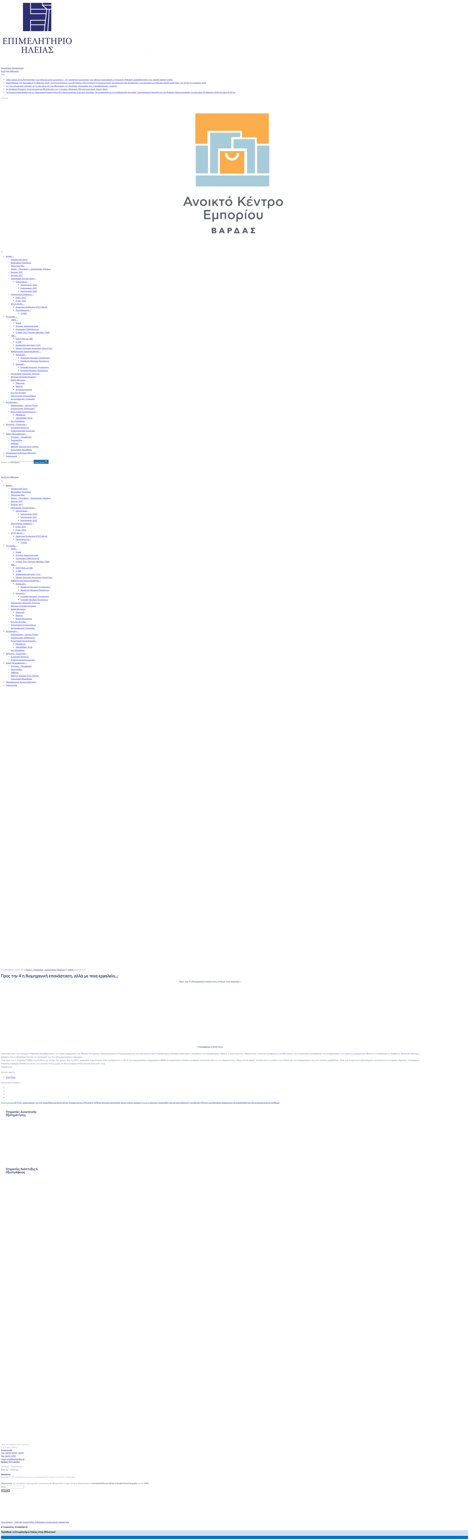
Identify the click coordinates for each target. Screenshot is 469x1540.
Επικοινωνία (11, 456)
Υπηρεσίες (11, 316)
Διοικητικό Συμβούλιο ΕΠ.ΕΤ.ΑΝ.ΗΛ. (32, 307)
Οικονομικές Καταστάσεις (23, 278)
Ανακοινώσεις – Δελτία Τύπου (24, 405)
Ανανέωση (20, 354)
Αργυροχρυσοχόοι (24, 389)
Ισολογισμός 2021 (29, 288)
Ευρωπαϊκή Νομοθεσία (21, 449)
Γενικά (18, 322)
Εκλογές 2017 (17, 275)
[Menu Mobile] (2, 251)
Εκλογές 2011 (16, 272)
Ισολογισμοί (21, 281)
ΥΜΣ (13, 335)
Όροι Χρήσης (7, 1522)
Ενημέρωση (11, 402)
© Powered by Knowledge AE (14, 1526)
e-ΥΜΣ (18, 341)
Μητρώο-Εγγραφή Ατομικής (23, 376)
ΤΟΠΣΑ (24, 313)
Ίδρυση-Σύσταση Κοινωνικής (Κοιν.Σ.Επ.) (34, 348)
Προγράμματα (22, 310)
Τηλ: (12, 1452)
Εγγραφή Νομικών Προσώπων (34, 370)
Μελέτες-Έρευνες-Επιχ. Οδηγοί (25, 446)
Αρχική (9, 256)
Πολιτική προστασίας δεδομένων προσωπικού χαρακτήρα (42, 1522)
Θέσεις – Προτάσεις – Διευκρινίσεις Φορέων (31, 269)
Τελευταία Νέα (17, 265)
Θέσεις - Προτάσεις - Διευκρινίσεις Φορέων (45, 969)
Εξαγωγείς (20, 383)
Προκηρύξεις (16, 440)
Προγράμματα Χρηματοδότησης (21, 452)
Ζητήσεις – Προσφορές (21, 437)
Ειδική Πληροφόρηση (15, 433)
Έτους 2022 (21, 300)
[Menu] (36, 279)
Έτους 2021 (21, 297)
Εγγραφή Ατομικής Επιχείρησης (35, 367)
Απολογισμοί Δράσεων (21, 294)
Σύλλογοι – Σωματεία (15, 424)
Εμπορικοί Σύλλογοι (20, 427)
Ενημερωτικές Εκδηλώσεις (23, 408)
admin (71, 969)
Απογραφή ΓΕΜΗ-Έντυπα (27, 329)
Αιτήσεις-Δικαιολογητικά (27, 326)
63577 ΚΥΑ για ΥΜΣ (24, 338)
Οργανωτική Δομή (19, 259)
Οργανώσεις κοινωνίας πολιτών (25, 373)
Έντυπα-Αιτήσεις (18, 392)
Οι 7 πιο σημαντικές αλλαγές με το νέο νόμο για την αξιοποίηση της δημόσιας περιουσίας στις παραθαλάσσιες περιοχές (61, 86)
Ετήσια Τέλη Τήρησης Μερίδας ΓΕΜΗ (33, 332)
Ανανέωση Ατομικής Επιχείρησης (35, 357)
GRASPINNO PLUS (24, 418)
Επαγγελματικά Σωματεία (23, 430)
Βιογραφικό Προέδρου (21, 262)
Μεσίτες (19, 386)
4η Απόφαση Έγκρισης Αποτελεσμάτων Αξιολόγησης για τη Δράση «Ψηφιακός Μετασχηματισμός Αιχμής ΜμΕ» (57, 89)
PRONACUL (21, 414)
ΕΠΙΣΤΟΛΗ (10, 1077)
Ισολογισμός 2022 (29, 291)
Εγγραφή (20, 364)
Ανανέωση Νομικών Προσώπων (35, 360)
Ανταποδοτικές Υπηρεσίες (23, 399)
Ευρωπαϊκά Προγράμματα (23, 411)
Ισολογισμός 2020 (29, 284)
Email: (13, 1459)
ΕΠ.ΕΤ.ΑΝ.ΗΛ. (17, 303)
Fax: (8, 1456)
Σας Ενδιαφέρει (18, 421)
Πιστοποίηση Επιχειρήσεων (23, 395)
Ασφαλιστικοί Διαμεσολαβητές (25, 351)
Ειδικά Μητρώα (18, 380)
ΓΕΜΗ (13, 319)
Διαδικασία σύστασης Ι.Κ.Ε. (28, 345)
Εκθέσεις (15, 443)
